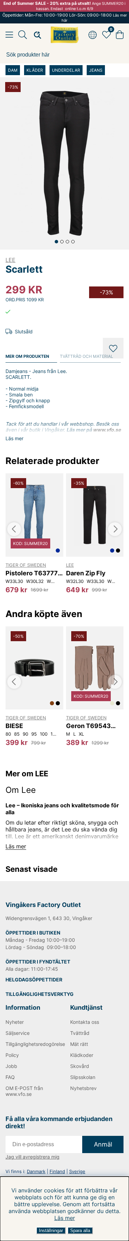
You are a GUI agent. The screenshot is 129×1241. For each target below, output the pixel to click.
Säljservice (18, 1033)
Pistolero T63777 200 (32, 573)
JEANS (96, 70)
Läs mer (64, 1217)
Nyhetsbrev (83, 1088)
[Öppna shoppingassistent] (35, 34)
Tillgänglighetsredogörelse (32, 1044)
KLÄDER (34, 70)
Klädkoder (81, 1055)
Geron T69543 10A (88, 725)
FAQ (10, 1077)
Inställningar (51, 1230)
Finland (57, 1171)
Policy (12, 1055)
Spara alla (80, 1230)
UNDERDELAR (66, 70)
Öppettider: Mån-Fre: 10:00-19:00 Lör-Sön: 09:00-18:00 (64, 17)
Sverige (77, 1171)
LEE (10, 259)
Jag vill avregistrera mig (33, 1157)
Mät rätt (79, 1044)
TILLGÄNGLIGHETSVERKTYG (40, 994)
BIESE (14, 725)
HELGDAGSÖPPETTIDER (34, 979)
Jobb (11, 1066)
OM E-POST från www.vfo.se (24, 1091)
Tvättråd (79, 1033)
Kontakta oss (84, 1022)
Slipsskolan (82, 1077)
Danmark (36, 1171)
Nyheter (15, 1022)
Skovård (79, 1066)
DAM (13, 70)
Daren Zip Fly (86, 573)
